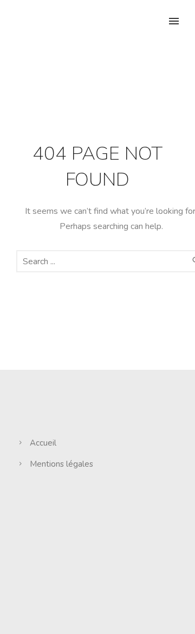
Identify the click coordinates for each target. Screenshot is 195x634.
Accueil (43, 442)
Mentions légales (61, 464)
